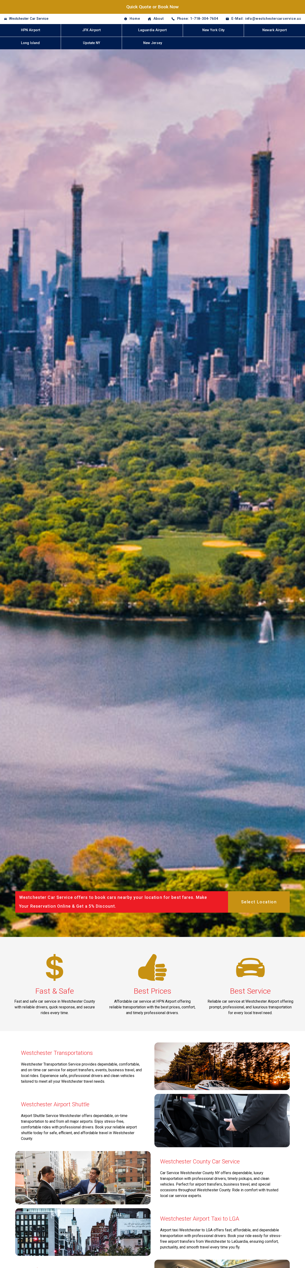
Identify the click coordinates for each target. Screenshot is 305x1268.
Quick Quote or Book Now (152, 7)
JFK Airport (91, 30)
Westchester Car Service (28, 19)
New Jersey (152, 43)
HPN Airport (30, 30)
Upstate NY (91, 43)
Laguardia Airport (152, 30)
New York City (213, 30)
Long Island (30, 43)
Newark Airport (274, 30)
